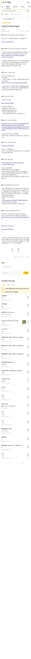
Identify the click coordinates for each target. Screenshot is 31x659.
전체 (4, 284)
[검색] (28, 2)
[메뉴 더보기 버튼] (2, 14)
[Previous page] (8, 463)
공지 (13, 284)
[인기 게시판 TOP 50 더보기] (28, 18)
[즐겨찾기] (16, 281)
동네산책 (15, 6)
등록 (26, 272)
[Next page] (23, 463)
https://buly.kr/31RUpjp (8, 103)
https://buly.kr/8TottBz (7, 229)
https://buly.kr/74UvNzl (8, 145)
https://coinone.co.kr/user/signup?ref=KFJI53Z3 (14, 82)
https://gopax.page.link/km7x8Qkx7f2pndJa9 (15, 200)
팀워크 (8, 6)
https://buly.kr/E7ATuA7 (8, 42)
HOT (8, 284)
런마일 (22, 6)
